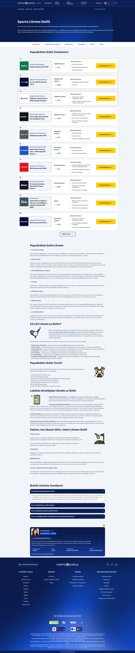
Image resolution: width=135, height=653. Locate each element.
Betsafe (25, 576)
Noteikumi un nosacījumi (78, 583)
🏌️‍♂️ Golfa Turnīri (68, 44)
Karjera (106, 586)
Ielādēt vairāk (66, 234)
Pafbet (26, 592)
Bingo (51, 583)
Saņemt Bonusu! (104, 66)
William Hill (25, 604)
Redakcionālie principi (106, 589)
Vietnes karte (106, 595)
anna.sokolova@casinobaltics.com (42, 538)
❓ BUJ (101, 44)
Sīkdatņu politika (77, 586)
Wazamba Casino (57, 220)
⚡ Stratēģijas (81, 44)
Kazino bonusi (57, 3)
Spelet (26, 595)
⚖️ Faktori (92, 44)
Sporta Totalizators (70, 3)
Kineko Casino (59, 183)
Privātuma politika (78, 579)
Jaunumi (98, 3)
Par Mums (106, 579)
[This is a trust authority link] (64, 622)
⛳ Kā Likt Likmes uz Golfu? (52, 44)
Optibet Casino (59, 96)
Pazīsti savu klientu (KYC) (107, 598)
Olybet (26, 586)
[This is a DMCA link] (54, 622)
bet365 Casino (59, 64)
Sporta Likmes (29, 9)
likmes (42, 253)
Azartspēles (47, 3)
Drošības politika (77, 576)
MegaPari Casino (57, 133)
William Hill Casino (58, 80)
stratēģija (72, 397)
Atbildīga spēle (106, 576)
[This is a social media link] (108, 564)
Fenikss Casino (59, 165)
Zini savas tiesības (106, 592)
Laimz (26, 598)
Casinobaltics (21, 9)
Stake (56, 201)
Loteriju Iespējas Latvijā (51, 579)
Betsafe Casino (59, 115)
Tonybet (25, 601)
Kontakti (106, 583)
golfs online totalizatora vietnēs (65, 332)
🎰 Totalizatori (36, 44)
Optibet (25, 589)
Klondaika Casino (57, 149)
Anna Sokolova (45, 531)
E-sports (51, 576)
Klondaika (26, 583)
